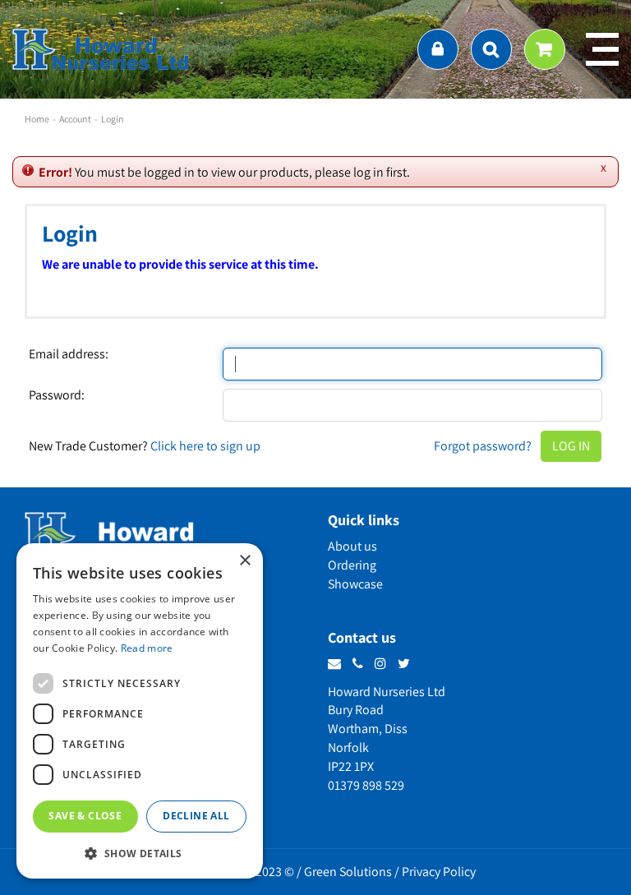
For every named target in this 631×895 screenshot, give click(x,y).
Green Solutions (348, 871)
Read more (147, 648)
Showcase (355, 584)
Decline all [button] (196, 816)
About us (352, 546)
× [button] (244, 561)
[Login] (437, 49)
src (491, 49)
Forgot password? (483, 445)
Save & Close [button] (85, 816)
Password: (57, 395)
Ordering (352, 565)
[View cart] (544, 49)
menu (602, 49)
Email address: (68, 354)
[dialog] (139, 711)
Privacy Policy (439, 871)
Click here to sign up (205, 445)
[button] (139, 852)
